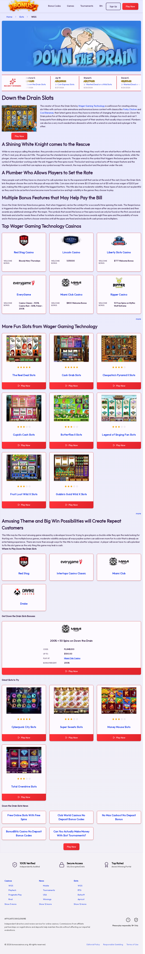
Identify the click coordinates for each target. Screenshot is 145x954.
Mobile (46, 885)
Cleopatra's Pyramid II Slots (119, 375)
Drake (23, 603)
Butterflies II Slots (71, 434)
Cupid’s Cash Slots (24, 434)
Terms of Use (132, 944)
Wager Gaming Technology (91, 105)
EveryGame (24, 294)
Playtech (12, 890)
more (138, 318)
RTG (79, 890)
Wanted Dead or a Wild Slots (91, 84)
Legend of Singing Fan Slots (119, 434)
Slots (21, 16)
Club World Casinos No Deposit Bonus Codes (71, 817)
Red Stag (24, 573)
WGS (10, 885)
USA (45, 894)
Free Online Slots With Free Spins (24, 817)
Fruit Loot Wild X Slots (23, 494)
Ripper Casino (119, 294)
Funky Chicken (130, 109)
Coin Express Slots (58, 84)
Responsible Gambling (113, 944)
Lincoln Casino (71, 252)
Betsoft (81, 894)
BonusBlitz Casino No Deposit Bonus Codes (24, 833)
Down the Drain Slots (28, 84)
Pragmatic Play (15, 894)
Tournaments (86, 5)
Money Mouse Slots (118, 727)
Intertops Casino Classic (71, 573)
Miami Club (119, 573)
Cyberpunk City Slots (24, 727)
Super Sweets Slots (71, 727)
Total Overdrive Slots (24, 786)
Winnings (47, 899)
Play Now (130, 6)
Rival (10, 899)
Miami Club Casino (71, 294)
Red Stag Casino (24, 252)
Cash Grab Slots (71, 375)
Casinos (8, 881)
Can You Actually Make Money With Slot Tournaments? (71, 833)
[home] (23, 10)
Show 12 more (45, 904)
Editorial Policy (93, 944)
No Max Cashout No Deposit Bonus (119, 817)
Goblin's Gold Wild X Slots (71, 494)
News (41, 881)
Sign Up (113, 6)
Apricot (81, 899)
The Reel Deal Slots (24, 375)
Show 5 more (10, 904)
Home (9, 16)
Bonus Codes (54, 5)
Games (70, 5)
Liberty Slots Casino (119, 252)
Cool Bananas (47, 112)
